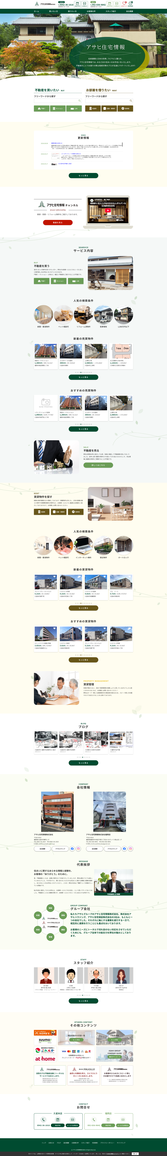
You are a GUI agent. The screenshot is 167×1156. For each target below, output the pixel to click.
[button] (75, 372)
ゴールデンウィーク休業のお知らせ (71, 154)
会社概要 (129, 11)
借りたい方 (72, 11)
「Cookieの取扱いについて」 (113, 1153)
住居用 (94, 108)
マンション (59, 108)
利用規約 (95, 1143)
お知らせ (51, 1143)
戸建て (43, 108)
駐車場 (127, 108)
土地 (76, 108)
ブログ (59, 1143)
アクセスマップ (60, 849)
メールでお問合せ (72, 1125)
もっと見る (83, 175)
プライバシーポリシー (107, 1143)
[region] (82, 153)
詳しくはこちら (98, 465)
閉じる (135, 1153)
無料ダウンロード (114, 1057)
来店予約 (58, 1125)
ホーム (36, 11)
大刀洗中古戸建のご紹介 (65, 163)
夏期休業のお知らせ (56, 143)
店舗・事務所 (111, 108)
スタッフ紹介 (111, 11)
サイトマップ (121, 1143)
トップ (44, 1143)
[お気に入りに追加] (54, 346)
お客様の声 (91, 11)
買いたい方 (53, 11)
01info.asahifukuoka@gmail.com (100, 844)
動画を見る (58, 222)
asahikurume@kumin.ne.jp (47, 844)
